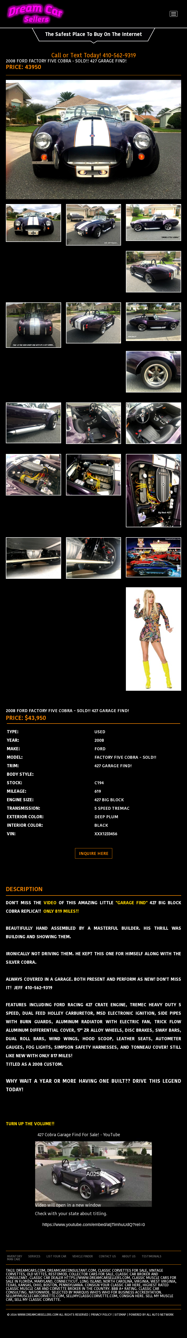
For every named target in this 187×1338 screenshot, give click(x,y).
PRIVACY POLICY (101, 1314)
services (34, 1256)
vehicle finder (82, 1256)
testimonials (151, 1256)
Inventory (14, 1256)
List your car (56, 1256)
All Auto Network (160, 1314)
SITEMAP (120, 1314)
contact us (107, 1256)
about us (129, 1256)
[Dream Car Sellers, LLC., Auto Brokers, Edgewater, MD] (24, 872)
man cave (13, 1259)
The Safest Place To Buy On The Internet (93, 34)
